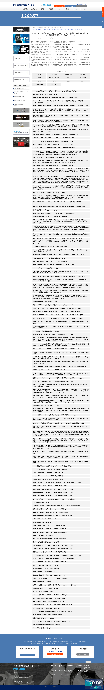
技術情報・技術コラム (87, 668)
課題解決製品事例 (70, 666)
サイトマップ (53, 677)
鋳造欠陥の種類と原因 (19, 96)
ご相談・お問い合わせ (55, 654)
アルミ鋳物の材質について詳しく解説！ (21, 105)
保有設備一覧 (86, 665)
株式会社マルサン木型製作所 (50, 686)
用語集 (68, 674)
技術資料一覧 (53, 670)
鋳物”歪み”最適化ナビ (79, 671)
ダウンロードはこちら (27, 655)
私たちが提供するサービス (62, 666)
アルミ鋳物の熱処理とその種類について (21, 92)
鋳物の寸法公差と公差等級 (20, 88)
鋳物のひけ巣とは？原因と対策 (21, 100)
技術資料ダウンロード (102, 22)
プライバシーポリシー (87, 675)
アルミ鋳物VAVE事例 (79, 666)
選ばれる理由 (53, 665)
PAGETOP (88, 662)
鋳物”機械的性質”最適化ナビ (86, 671)
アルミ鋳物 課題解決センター (24, 5)
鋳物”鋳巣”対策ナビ (62, 671)
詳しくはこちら (82, 654)
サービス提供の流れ (62, 675)
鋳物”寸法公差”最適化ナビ (70, 671)
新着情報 (77, 674)
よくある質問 (53, 674)
